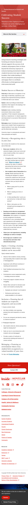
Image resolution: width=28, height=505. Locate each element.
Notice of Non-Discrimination (9, 480)
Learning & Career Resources (11, 395)
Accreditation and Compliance (10, 478)
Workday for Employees (8, 463)
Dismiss (5, 497)
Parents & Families (7, 437)
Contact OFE (14, 370)
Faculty (4, 427)
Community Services (8, 406)
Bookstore (4, 452)
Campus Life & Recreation (10, 399)
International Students (8, 424)
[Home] (13, 378)
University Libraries (7, 461)
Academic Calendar (7, 450)
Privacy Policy (5, 476)
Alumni (3, 435)
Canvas (3, 455)
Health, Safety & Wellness (10, 402)
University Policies (18, 476)
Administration (6, 409)
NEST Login (5, 458)
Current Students (6, 419)
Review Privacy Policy (10, 502)
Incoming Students (7, 421)
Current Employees (7, 429)
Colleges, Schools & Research (11, 392)
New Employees (6, 432)
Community (5, 440)
